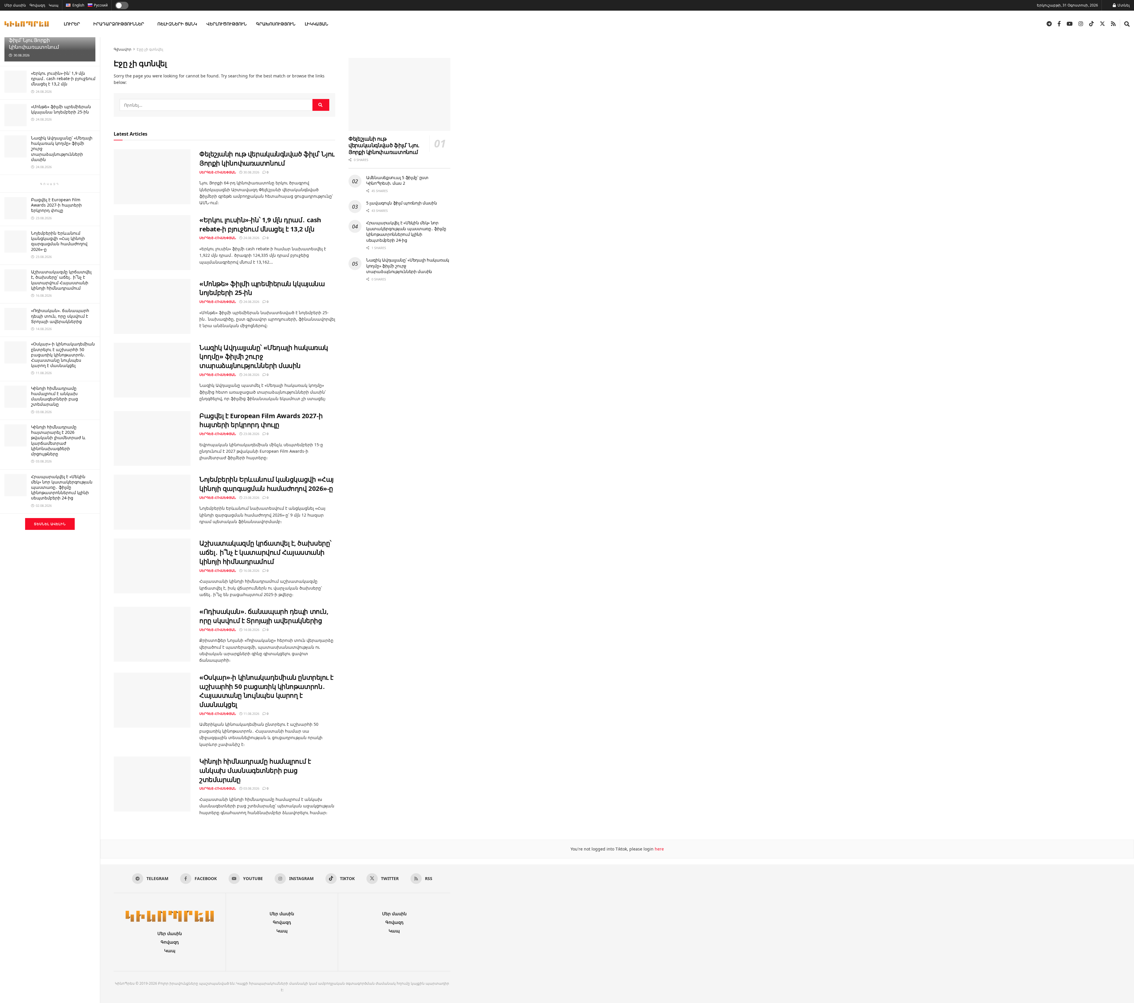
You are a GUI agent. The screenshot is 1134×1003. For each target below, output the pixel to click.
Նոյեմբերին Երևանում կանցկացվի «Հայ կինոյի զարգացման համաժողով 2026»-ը (59, 241)
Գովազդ (37, 5)
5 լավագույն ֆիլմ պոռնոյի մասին (401, 203)
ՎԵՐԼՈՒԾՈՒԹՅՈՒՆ (226, 24)
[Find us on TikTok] (1091, 23)
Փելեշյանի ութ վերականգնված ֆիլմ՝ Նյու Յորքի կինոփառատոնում (49, 40)
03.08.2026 (250, 788)
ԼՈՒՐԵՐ (72, 24)
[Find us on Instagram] (1080, 23)
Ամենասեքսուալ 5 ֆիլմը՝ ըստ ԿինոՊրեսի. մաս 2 (397, 180)
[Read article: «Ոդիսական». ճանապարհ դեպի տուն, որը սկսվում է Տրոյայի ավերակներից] (152, 634)
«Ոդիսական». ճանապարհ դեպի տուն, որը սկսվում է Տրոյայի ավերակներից (60, 316)
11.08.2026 (250, 713)
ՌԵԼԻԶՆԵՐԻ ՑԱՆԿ (177, 24)
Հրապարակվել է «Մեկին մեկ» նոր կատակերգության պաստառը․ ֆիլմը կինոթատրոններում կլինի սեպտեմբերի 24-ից (61, 487)
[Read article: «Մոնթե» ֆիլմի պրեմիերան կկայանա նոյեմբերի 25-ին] (152, 306)
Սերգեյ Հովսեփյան (217, 172)
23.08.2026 (250, 433)
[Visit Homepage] (26, 24)
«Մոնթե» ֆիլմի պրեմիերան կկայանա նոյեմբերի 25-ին (61, 109)
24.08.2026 (250, 238)
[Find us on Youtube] (1070, 23)
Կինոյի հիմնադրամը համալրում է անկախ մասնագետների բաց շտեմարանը (54, 396)
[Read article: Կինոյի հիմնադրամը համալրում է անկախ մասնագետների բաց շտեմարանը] (152, 784)
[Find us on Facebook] (1059, 23)
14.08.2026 (250, 629)
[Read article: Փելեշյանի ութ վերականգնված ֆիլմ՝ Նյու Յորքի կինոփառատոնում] (152, 176)
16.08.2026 (250, 570)
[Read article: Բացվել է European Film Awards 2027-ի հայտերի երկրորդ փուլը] (152, 438)
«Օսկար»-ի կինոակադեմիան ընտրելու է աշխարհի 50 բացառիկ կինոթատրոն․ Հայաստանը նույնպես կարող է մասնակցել (63, 354)
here (659, 849)
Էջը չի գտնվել (150, 49)
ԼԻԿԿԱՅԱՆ (316, 24)
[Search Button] (1127, 24)
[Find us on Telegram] (1049, 23)
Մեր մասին (15, 5)
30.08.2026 (250, 172)
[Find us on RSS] (1113, 23)
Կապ (53, 5)
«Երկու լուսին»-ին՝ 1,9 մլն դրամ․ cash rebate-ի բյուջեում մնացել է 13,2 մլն (63, 78)
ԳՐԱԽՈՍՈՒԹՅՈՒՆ (275, 24)
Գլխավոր (122, 49)
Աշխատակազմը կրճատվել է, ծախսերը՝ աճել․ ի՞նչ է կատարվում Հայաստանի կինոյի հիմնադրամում (61, 280)
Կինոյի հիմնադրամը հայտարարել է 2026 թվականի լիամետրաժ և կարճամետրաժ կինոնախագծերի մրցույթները (58, 440)
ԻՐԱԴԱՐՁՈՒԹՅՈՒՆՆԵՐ (118, 24)
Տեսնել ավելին (50, 524)
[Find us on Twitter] (1102, 23)
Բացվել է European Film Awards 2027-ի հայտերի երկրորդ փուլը (56, 205)
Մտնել (1123, 5)
